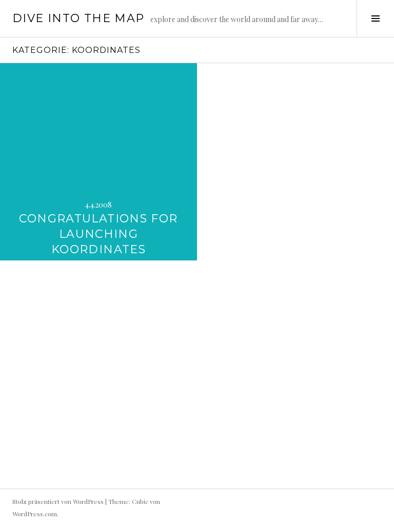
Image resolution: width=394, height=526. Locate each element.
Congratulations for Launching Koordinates (98, 234)
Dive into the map (78, 18)
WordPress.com (34, 514)
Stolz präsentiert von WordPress (58, 501)
